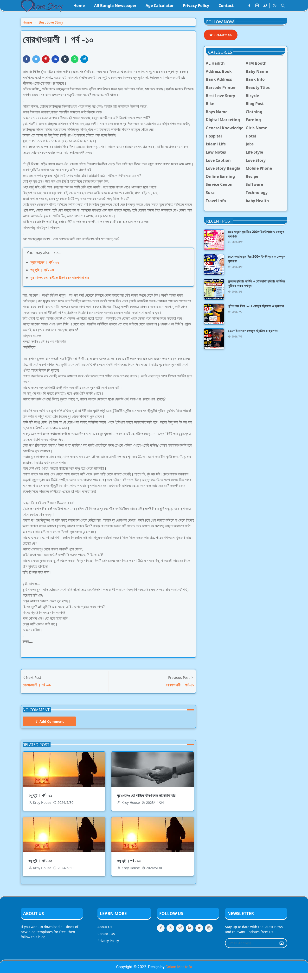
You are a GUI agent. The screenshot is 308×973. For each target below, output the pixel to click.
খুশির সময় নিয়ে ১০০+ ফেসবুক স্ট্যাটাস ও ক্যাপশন (256, 306)
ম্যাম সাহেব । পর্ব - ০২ (45, 262)
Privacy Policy (108, 940)
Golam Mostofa (179, 967)
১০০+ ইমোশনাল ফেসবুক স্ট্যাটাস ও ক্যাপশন (252, 330)
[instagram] (257, 5)
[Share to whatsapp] (74, 59)
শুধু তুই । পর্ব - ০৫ (40, 860)
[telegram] (180, 928)
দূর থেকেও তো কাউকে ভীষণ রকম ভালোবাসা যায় (60, 277)
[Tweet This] (36, 59)
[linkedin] (189, 928)
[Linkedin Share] (55, 59)
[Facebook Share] (26, 59)
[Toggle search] (283, 5)
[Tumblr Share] (65, 59)
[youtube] (265, 5)
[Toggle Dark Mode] (275, 5)
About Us (104, 926)
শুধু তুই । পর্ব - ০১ (40, 795)
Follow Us (222, 34)
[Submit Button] (281, 943)
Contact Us (106, 933)
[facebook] (249, 5)
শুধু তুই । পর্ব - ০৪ (42, 270)
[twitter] (199, 928)
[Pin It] (46, 59)
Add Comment (51, 721)
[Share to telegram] (84, 59)
